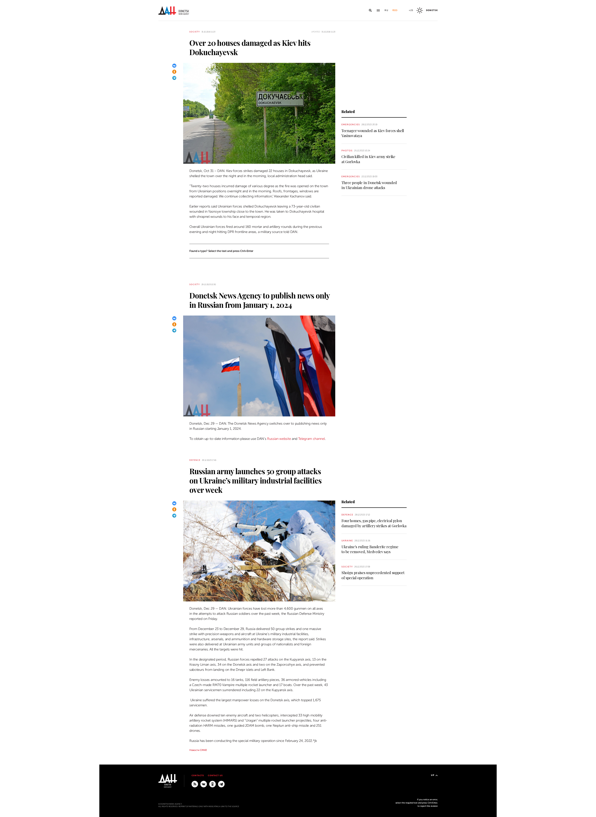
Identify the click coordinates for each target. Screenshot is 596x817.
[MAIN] (221, 784)
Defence (194, 460)
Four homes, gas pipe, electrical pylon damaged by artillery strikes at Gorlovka (373, 523)
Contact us (215, 775)
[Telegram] (174, 78)
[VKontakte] (174, 66)
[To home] (173, 10)
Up (432, 775)
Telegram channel (311, 439)
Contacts (198, 775)
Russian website (279, 439)
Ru (386, 10)
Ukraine (347, 540)
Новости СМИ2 (198, 750)
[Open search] (370, 10)
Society (194, 32)
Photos (347, 150)
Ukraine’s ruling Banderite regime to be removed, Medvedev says (369, 549)
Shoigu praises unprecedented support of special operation (372, 575)
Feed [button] (394, 10)
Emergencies (350, 124)
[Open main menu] (378, 10)
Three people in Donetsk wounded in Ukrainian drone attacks (369, 185)
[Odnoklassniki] (174, 72)
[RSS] (195, 784)
